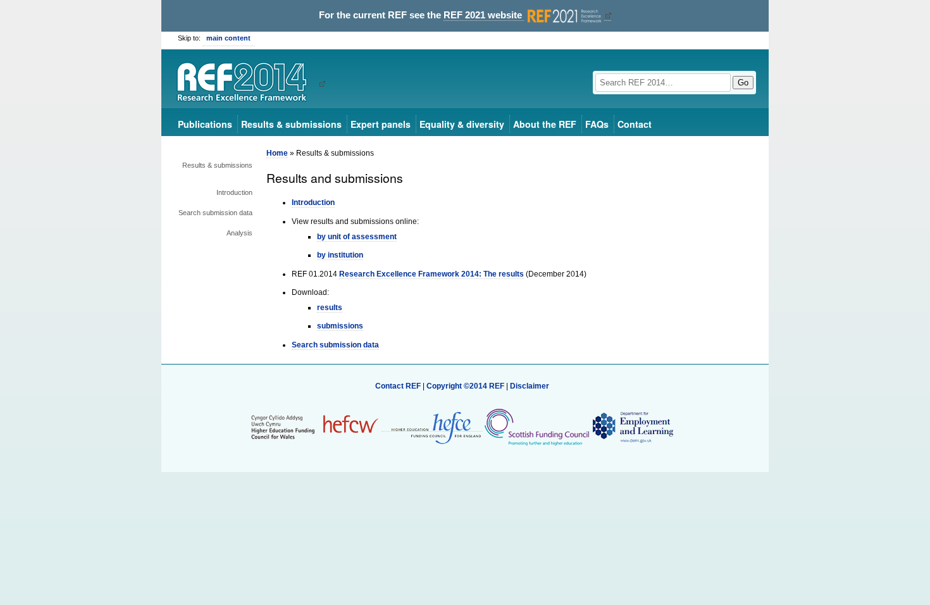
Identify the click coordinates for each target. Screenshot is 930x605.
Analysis (239, 233)
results (329, 307)
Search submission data (215, 212)
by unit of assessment (357, 236)
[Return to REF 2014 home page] (246, 83)
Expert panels (380, 124)
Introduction (234, 192)
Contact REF (398, 386)
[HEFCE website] (432, 427)
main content (228, 38)
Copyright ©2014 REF (466, 386)
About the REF (544, 124)
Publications (205, 124)
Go (743, 82)
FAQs (597, 124)
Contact (634, 124)
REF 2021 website (483, 15)
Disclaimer (529, 386)
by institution (340, 255)
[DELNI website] (632, 426)
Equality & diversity (461, 124)
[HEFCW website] (315, 426)
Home (277, 153)
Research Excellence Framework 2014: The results (431, 274)
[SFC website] (536, 426)
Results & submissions (291, 124)
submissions (340, 325)
